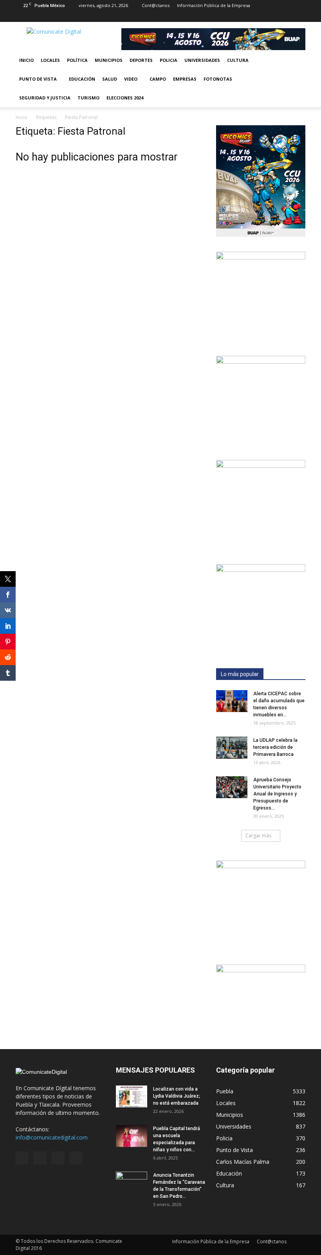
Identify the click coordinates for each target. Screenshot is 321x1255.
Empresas (185, 79)
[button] (296, 79)
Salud (109, 79)
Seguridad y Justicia (44, 98)
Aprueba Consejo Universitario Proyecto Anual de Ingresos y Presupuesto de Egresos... (277, 794)
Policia (168, 60)
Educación (82, 79)
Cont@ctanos (156, 5)
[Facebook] (261, 16)
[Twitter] (286, 16)
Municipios (109, 60)
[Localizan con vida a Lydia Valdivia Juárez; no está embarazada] (131, 1096)
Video (130, 79)
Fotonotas (218, 79)
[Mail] (274, 16)
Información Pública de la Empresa (213, 5)
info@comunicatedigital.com (52, 1137)
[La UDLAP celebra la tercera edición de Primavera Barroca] (231, 748)
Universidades (202, 60)
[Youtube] (299, 16)
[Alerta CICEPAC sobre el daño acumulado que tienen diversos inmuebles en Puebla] (231, 701)
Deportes (141, 60)
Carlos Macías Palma (242, 1161)
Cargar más (258, 835)
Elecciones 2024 (124, 98)
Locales (50, 60)
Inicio (26, 60)
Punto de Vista (38, 79)
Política (77, 60)
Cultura (238, 60)
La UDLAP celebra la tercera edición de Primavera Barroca (275, 747)
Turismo (88, 98)
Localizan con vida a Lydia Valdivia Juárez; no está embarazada (176, 1096)
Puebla (224, 1091)
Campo (158, 79)
